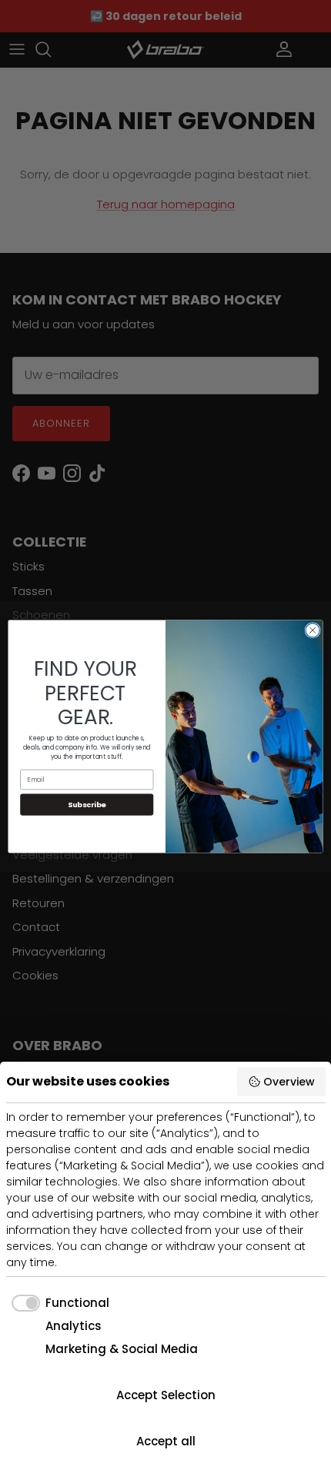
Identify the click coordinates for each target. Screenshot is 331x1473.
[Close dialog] (312, 630)
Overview (289, 1081)
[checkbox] (58, 1303)
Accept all (166, 1441)
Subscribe (87, 805)
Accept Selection (166, 1395)
